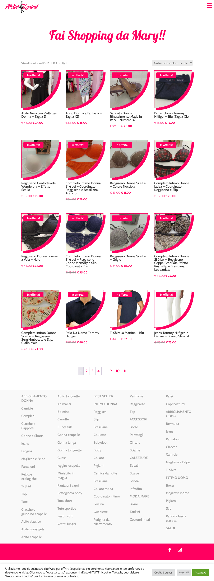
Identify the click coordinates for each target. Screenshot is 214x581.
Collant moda (103, 489)
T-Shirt (26, 486)
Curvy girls (65, 427)
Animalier (64, 404)
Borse (134, 427)
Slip (96, 419)
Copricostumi (175, 404)
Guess (61, 458)
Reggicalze (137, 404)
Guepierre (101, 512)
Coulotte (100, 435)
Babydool (100, 442)
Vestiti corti (65, 516)
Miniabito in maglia (66, 475)
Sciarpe (135, 450)
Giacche (171, 447)
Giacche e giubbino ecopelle (34, 512)
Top (24, 494)
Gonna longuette (69, 450)
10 (118, 371)
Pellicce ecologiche (29, 476)
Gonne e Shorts (32, 436)
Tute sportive (66, 508)
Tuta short (64, 501)
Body (97, 450)
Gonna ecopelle (68, 435)
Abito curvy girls (32, 529)
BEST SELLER (103, 396)
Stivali (134, 466)
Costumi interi (140, 520)
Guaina (99, 504)
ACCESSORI (138, 419)
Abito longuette (68, 396)
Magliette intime (177, 493)
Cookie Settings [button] (163, 572)
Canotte (63, 419)
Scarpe (134, 473)
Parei (169, 396)
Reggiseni (100, 412)
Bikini (134, 504)
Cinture (135, 442)
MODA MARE (139, 496)
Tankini (135, 512)
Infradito (136, 489)
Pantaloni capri (68, 485)
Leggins (26, 451)
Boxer (170, 485)
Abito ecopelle (31, 537)
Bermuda (172, 424)
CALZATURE (139, 458)
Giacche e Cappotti (28, 426)
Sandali (135, 481)
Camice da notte (105, 473)
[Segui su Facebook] (170, 550)
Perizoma (136, 396)
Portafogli (137, 435)
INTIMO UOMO (177, 478)
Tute (24, 502)
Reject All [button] (184, 572)
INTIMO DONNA (105, 404)
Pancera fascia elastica (176, 518)
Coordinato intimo (107, 496)
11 (125, 371)
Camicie (27, 408)
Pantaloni (28, 467)
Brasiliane (101, 427)
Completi (27, 416)
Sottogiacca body (69, 493)
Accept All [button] (200, 572)
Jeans (25, 444)
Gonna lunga (66, 442)
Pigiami (99, 466)
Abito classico (31, 521)
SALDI (170, 528)
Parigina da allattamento (103, 522)
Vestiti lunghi (66, 524)
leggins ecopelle (68, 466)
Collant (99, 458)
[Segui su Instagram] (180, 550)
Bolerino (63, 412)
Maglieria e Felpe (33, 459)
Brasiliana (101, 481)
